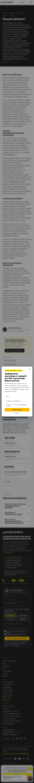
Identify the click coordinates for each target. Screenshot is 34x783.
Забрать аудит (17, 409)
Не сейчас (17, 413)
